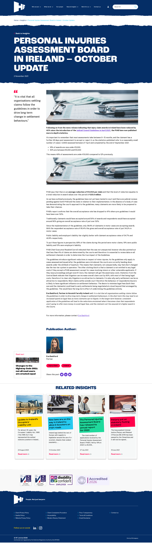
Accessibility (51, 515)
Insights (23, 20)
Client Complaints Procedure (57, 513)
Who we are (35, 7)
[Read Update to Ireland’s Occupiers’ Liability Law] (29, 405)
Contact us (97, 7)
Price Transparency (85, 513)
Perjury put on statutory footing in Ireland (120, 422)
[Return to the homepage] (22, 7)
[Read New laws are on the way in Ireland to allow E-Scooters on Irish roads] (60, 405)
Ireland (66, 365)
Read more (23, 454)
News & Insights (71, 7)
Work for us (85, 7)
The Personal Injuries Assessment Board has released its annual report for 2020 (91, 425)
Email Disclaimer (84, 518)
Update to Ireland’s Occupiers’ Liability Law (28, 422)
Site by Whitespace (132, 538)
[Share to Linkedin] (66, 374)
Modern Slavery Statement (56, 518)
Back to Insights (23, 33)
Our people (59, 7)
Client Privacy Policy (22, 513)
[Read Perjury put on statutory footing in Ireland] (122, 405)
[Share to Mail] (70, 374)
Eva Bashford (83, 316)
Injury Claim (53, 365)
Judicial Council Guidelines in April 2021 (93, 130)
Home (16, 20)
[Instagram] (41, 528)
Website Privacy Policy (22, 518)
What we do (47, 7)
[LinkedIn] (35, 528)
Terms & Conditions (86, 515)
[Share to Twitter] (62, 374)
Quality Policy (20, 515)
